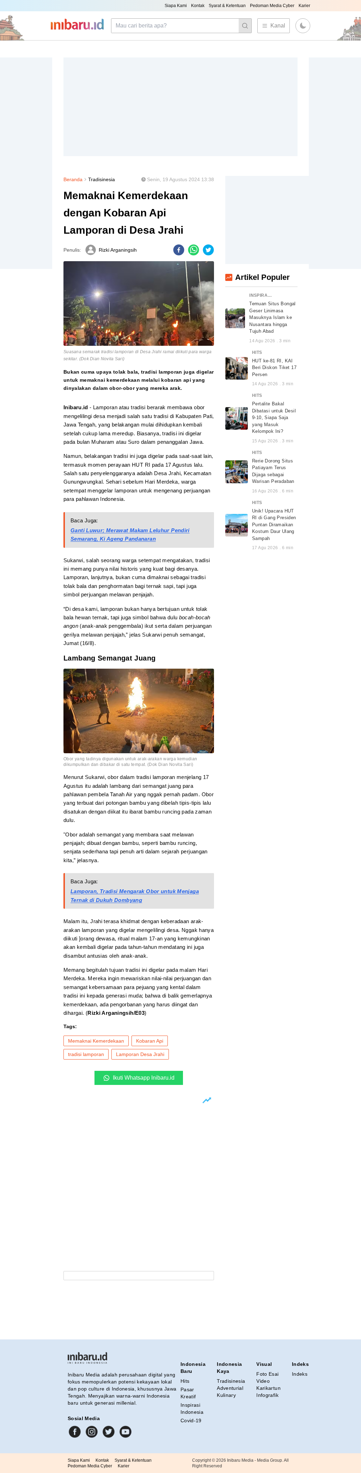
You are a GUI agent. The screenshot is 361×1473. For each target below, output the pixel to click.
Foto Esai (267, 1374)
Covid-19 (191, 1420)
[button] (302, 25)
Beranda (72, 179)
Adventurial (230, 1388)
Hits (184, 1381)
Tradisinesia (101, 179)
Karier (304, 5)
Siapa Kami (176, 5)
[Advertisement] (180, 106)
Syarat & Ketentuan (227, 5)
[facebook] (178, 250)
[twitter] (208, 250)
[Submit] (245, 26)
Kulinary (226, 1395)
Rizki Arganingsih (118, 250)
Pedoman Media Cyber (272, 5)
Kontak (197, 5)
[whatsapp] (193, 250)
